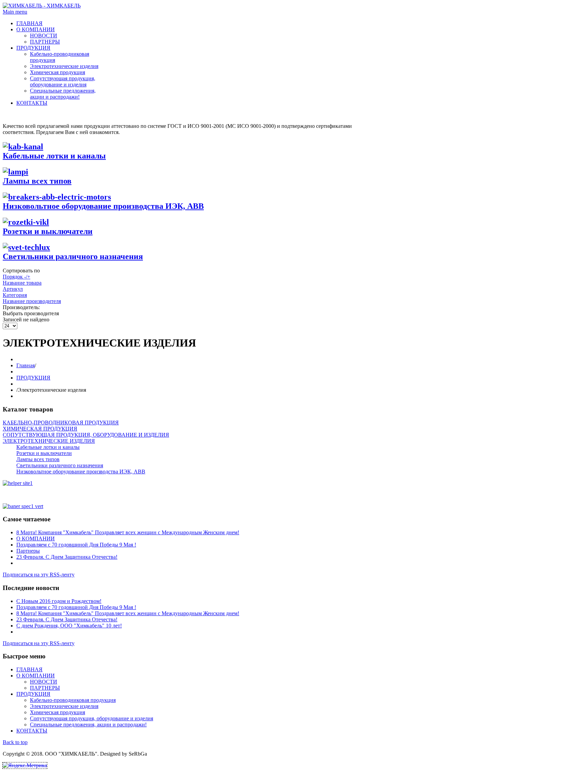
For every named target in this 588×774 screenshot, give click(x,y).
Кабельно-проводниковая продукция (73, 700)
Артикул (13, 289)
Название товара (22, 283)
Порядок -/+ (16, 277)
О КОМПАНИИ (35, 29)
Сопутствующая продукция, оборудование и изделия (62, 81)
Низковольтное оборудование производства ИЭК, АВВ (103, 206)
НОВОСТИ (43, 35)
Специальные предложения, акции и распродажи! (63, 94)
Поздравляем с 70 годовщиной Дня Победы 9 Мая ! (76, 545)
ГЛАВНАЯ (29, 23)
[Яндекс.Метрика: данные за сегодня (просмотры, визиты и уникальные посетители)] (25, 765)
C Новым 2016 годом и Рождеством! (58, 601)
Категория (15, 295)
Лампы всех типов (37, 180)
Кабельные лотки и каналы (54, 155)
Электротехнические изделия (64, 66)
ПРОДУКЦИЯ (33, 48)
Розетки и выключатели (48, 231)
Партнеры (28, 551)
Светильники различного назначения (73, 256)
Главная (25, 365)
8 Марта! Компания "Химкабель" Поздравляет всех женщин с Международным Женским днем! (127, 532)
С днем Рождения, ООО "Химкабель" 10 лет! (69, 625)
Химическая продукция (57, 72)
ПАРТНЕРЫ (45, 42)
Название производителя (32, 301)
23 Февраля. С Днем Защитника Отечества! (66, 557)
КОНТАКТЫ (31, 103)
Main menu (15, 12)
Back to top (15, 742)
